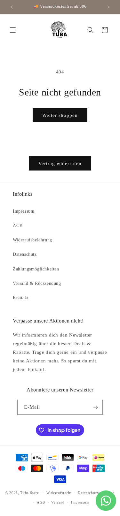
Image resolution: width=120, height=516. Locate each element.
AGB (18, 225)
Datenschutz (25, 254)
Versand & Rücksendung (37, 283)
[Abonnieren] (95, 407)
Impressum (23, 211)
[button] (13, 30)
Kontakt (20, 297)
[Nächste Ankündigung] (108, 7)
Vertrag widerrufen (60, 163)
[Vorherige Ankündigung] (12, 7)
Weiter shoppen (60, 115)
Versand (58, 502)
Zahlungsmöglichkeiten (36, 269)
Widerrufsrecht (59, 493)
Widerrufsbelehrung (32, 240)
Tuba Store (30, 493)
